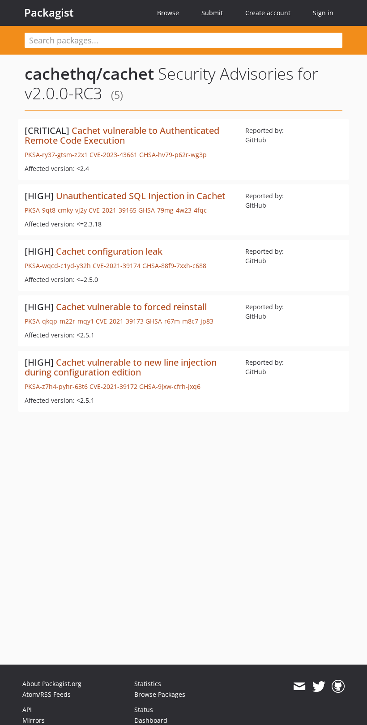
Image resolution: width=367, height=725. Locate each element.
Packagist (49, 12)
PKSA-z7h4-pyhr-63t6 (56, 386)
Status (143, 709)
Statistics (147, 683)
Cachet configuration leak (109, 251)
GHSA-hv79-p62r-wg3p (173, 154)
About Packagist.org (51, 683)
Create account (267, 13)
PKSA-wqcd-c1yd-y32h (58, 265)
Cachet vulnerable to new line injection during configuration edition (121, 367)
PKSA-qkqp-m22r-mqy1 (59, 321)
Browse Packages (159, 694)
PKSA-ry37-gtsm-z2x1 (56, 154)
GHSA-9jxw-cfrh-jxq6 (170, 386)
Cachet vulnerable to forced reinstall (131, 307)
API (27, 709)
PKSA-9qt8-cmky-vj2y (56, 210)
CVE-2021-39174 (117, 265)
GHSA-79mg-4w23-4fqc (172, 210)
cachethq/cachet (89, 74)
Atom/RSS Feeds (46, 694)
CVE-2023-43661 (113, 154)
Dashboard (150, 720)
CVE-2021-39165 (113, 210)
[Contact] (299, 686)
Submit (212, 13)
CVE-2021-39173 (120, 321)
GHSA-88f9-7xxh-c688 (174, 265)
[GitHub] (338, 686)
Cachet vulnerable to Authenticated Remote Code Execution (122, 135)
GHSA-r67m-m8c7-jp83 (179, 321)
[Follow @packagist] (318, 686)
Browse (168, 13)
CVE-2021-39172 (113, 386)
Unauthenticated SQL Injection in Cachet (141, 196)
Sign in (323, 13)
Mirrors (33, 720)
